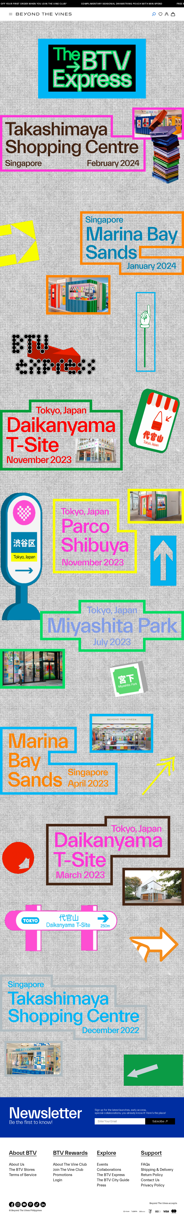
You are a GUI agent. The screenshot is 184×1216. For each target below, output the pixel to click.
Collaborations (109, 1170)
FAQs (145, 1164)
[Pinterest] (30, 1204)
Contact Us (150, 1180)
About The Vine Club (70, 1164)
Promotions (62, 1175)
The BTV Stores (22, 1170)
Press (101, 1185)
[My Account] (167, 14)
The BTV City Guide (113, 1180)
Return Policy (152, 1175)
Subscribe (158, 1121)
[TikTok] (37, 1204)
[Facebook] (11, 1204)
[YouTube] (24, 1204)
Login (57, 1180)
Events (102, 1164)
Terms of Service (22, 1175)
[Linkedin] (43, 1204)
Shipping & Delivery (157, 1170)
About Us (16, 1164)
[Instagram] (18, 1204)
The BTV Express (111, 1175)
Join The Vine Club (68, 1170)
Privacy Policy (152, 1185)
